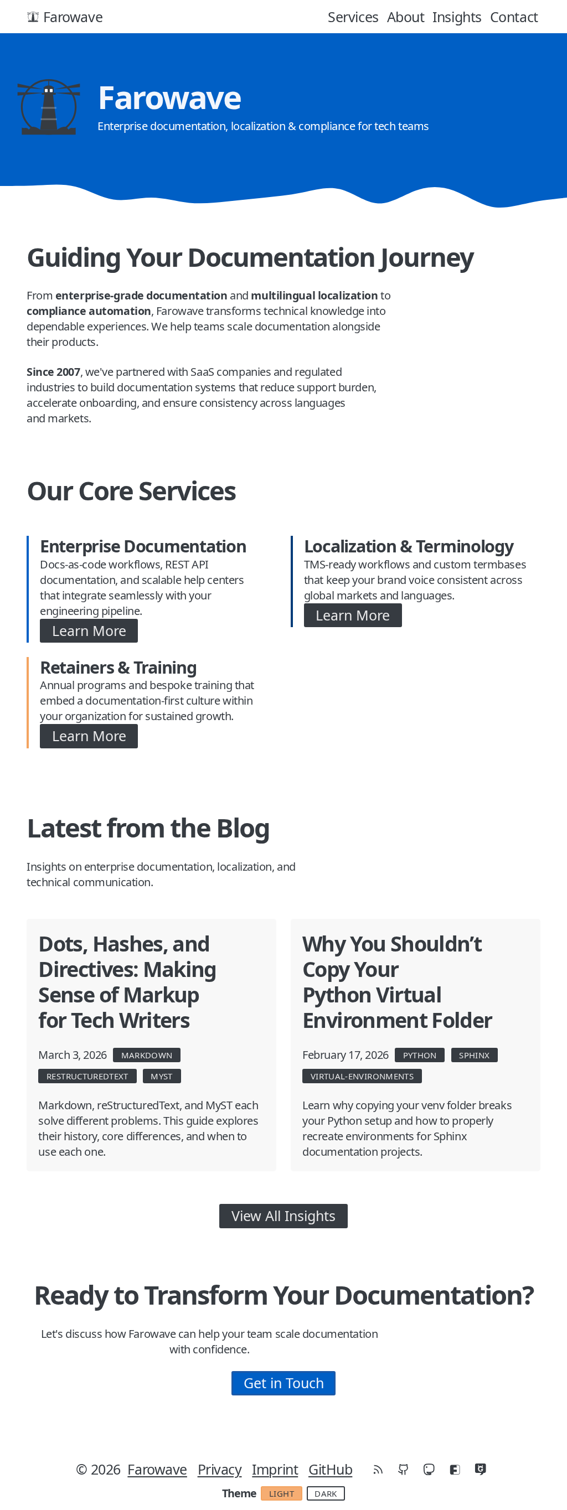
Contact (514, 16)
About (406, 16)
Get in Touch (284, 1382)
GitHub (330, 1469)
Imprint (275, 1469)
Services (353, 16)
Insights (456, 16)
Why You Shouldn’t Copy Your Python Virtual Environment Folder (397, 981)
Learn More (89, 630)
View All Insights (283, 1215)
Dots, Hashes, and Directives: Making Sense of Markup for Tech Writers (127, 981)
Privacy (220, 1469)
